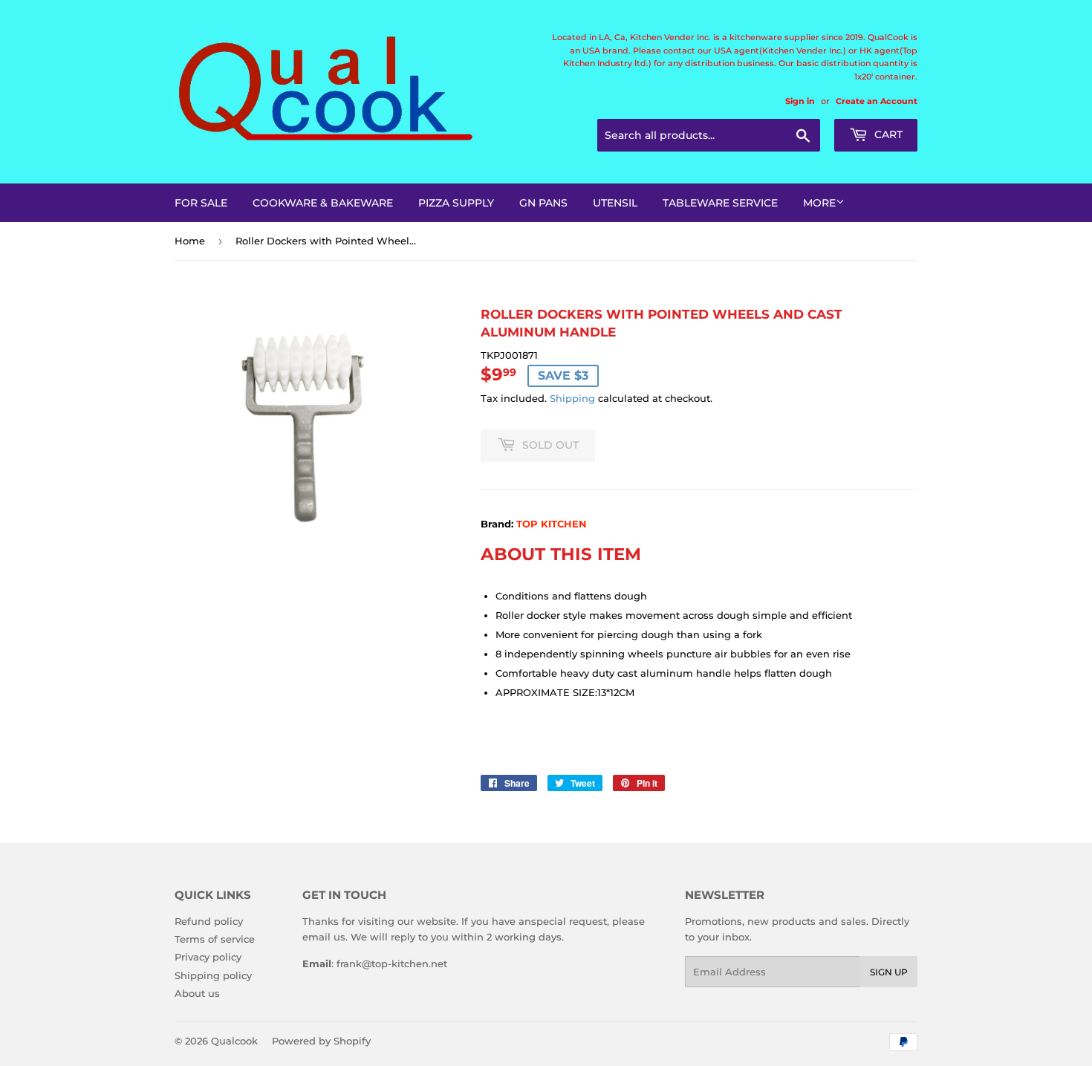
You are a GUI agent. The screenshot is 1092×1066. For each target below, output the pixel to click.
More (819, 202)
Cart (887, 134)
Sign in (800, 101)
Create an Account (876, 101)
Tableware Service (720, 202)
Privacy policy (208, 957)
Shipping (572, 398)
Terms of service (215, 939)
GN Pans (543, 202)
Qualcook (234, 1041)
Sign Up (889, 972)
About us (197, 993)
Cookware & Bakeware (323, 202)
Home (190, 241)
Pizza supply (456, 202)
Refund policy (209, 921)
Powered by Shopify (321, 1041)
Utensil (615, 202)
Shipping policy (213, 975)
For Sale (201, 202)
